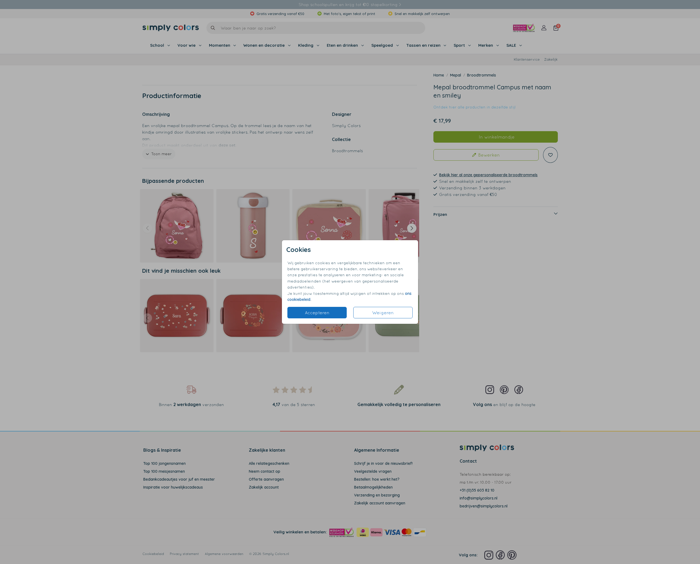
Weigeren (383, 312)
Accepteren (317, 312)
